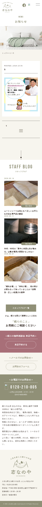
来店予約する (21, 345)
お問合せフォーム (21, 366)
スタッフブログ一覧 (21, 308)
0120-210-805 (23, 387)
